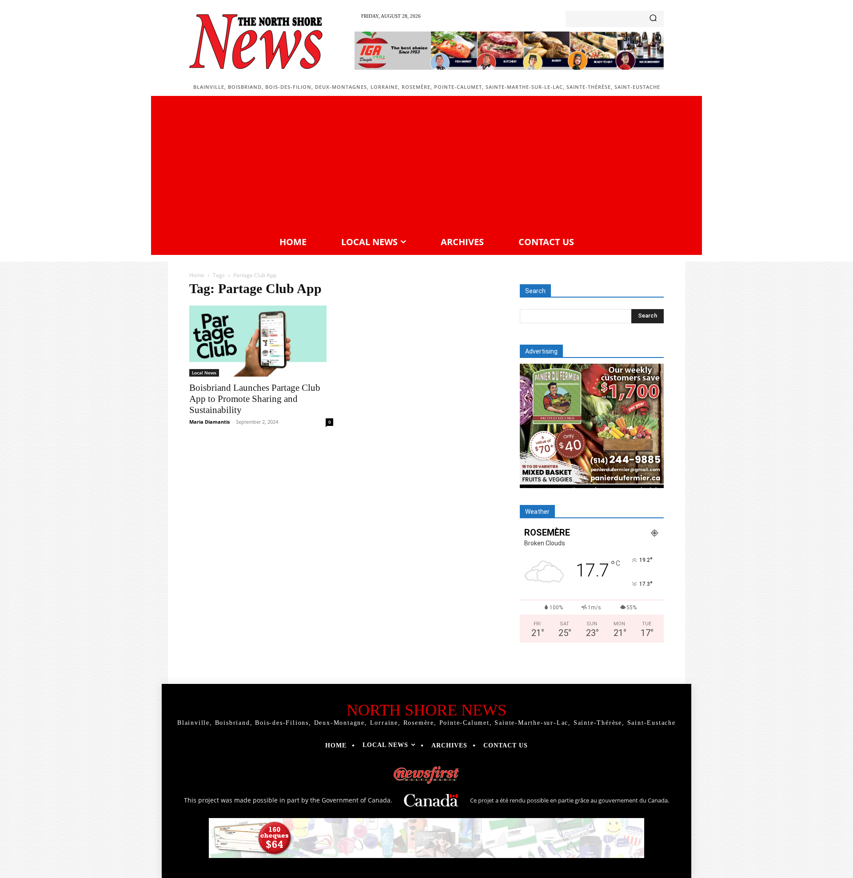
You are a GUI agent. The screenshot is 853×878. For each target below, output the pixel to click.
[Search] (653, 19)
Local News (204, 372)
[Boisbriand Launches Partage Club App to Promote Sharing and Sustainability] (261, 341)
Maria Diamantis (209, 421)
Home (196, 275)
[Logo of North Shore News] (256, 41)
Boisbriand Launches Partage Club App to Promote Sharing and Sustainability (254, 398)
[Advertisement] (426, 165)
